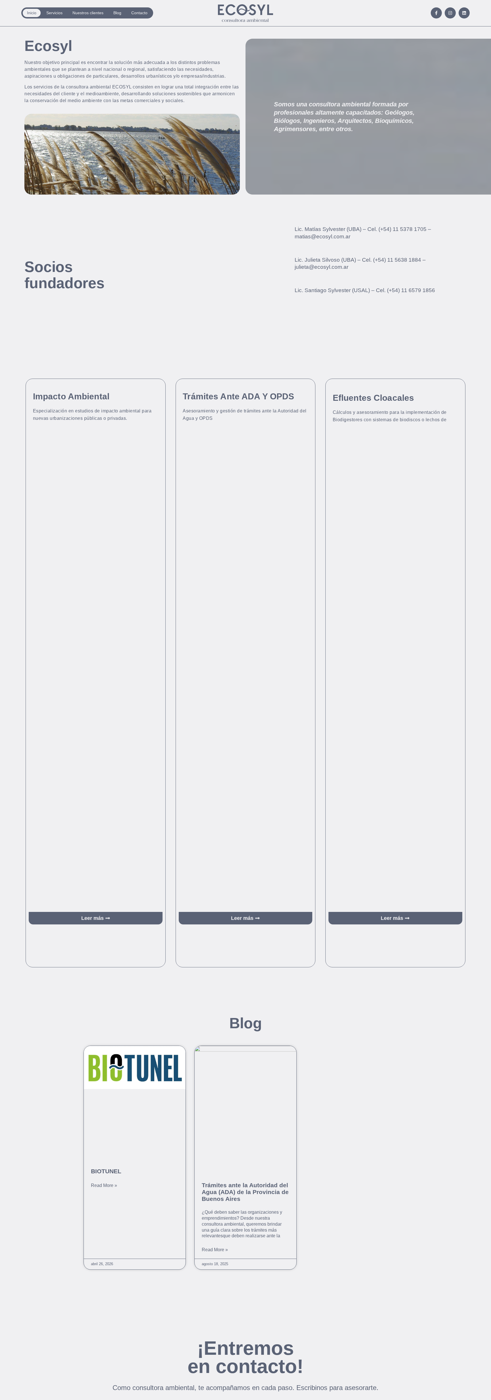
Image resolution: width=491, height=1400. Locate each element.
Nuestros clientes (87, 13)
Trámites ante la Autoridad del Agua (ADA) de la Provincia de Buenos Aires (245, 1192)
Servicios (54, 13)
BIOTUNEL (106, 1171)
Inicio (31, 13)
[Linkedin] (464, 12)
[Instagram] (450, 12)
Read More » (104, 1185)
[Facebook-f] (436, 12)
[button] (95, 918)
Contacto (139, 13)
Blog (117, 13)
